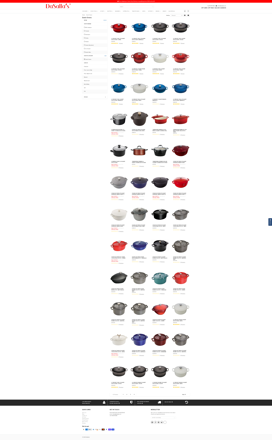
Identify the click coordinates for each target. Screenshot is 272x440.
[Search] (152, 7)
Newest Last (87, 80)
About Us (84, 412)
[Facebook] (155, 422)
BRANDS (157, 11)
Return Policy (85, 421)
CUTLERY (102, 11)
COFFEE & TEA (126, 11)
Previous (116, 394)
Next (183, 394)
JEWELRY (164, 11)
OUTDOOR (150, 11)
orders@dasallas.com (221, 5)
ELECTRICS (109, 11)
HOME (143, 11)
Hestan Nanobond (89, 45)
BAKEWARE (117, 11)
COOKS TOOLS (93, 11)
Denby (86, 38)
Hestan (87, 41)
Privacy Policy (85, 420)
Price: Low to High (88, 70)
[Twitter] (161, 422)
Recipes (84, 423)
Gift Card (84, 417)
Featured (86, 66)
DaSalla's (88, 437)
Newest (86, 77)
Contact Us (84, 415)
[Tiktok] (165, 422)
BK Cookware (88, 27)
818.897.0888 (212, 5)
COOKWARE (84, 11)
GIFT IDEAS (211, 7)
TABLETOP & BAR (135, 11)
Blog (83, 414)
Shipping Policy (85, 418)
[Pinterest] (158, 422)
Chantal (87, 31)
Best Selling (87, 84)
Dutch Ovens (88, 59)
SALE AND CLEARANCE (220, 7)
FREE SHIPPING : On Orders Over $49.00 (136, 1)
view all (105, 20)
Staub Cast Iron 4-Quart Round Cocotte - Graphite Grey (138, 290)
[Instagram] (152, 422)
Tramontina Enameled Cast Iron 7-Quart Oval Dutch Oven (180, 130)
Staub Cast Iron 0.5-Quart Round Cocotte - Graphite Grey (138, 320)
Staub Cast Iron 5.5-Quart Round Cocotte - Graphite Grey (179, 258)
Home (83, 15)
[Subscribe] (174, 418)
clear (105, 55)
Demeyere (87, 34)
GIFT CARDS (204, 7)
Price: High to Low (88, 73)
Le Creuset (87, 48)
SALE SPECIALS (172, 11)
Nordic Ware (88, 52)
